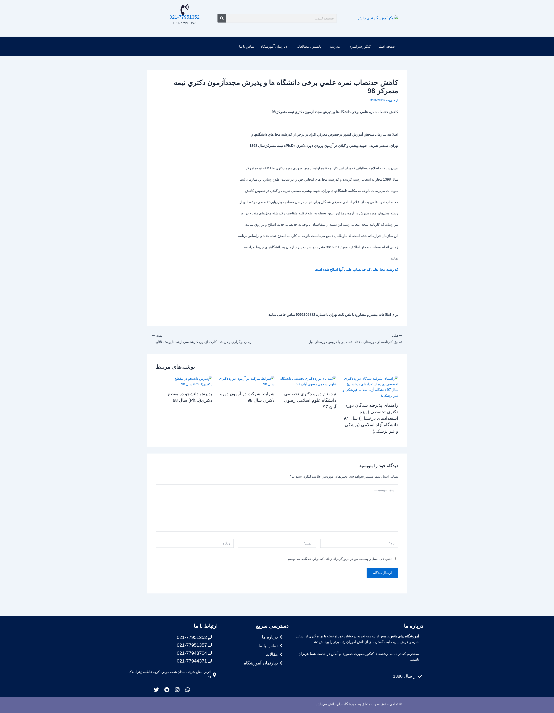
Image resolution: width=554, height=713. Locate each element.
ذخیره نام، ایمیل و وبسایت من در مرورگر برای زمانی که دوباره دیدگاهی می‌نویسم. (339, 559)
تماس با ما (246, 46)
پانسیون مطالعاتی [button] (308, 46)
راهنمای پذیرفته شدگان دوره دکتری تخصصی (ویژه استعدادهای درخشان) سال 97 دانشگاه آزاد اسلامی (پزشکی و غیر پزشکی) (370, 418)
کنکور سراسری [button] (360, 46)
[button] (358, 47)
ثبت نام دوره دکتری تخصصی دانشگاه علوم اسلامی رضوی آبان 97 (310, 400)
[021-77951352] (184, 9)
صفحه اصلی (386, 46)
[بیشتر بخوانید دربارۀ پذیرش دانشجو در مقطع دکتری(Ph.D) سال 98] (184, 381)
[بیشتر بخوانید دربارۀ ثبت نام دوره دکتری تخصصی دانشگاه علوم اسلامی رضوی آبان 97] (308, 381)
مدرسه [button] (335, 46)
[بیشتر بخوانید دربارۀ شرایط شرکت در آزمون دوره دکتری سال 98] (246, 381)
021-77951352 (184, 17)
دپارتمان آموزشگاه (274, 46)
